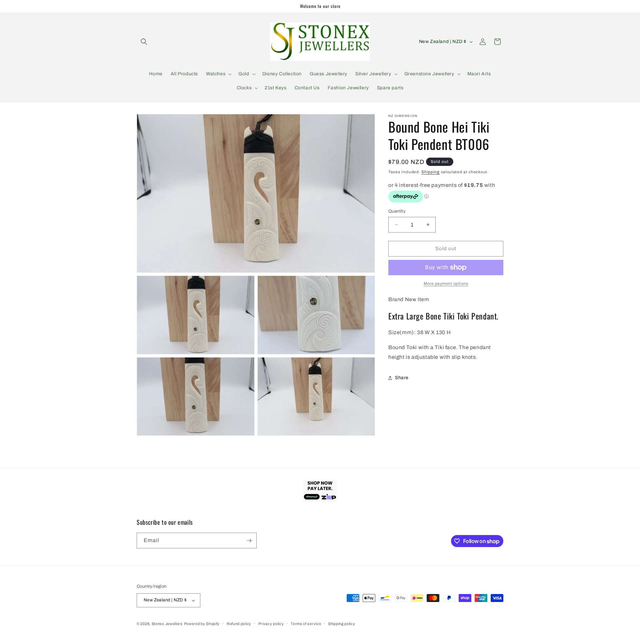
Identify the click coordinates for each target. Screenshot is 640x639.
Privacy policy (271, 624)
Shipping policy (341, 624)
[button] (144, 41)
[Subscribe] (249, 540)
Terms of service (306, 624)
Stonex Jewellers (167, 624)
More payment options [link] (446, 283)
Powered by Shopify (202, 624)
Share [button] (402, 377)
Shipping (430, 172)
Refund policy (239, 624)
